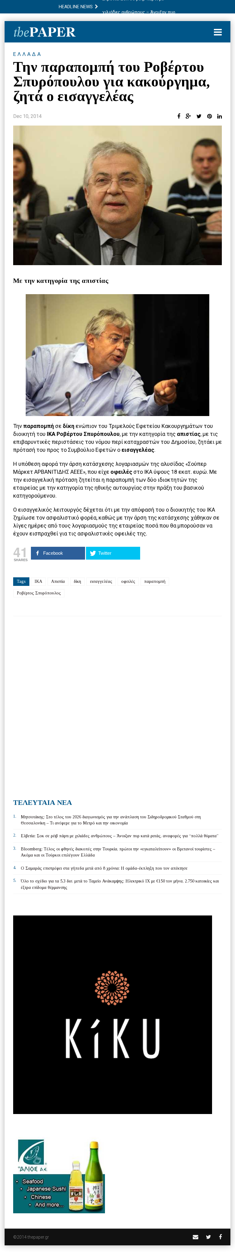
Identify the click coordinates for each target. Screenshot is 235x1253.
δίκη (77, 581)
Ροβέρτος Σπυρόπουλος (39, 593)
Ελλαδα (27, 54)
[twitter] (208, 1237)
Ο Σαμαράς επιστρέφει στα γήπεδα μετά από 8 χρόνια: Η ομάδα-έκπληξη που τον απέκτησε (104, 868)
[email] (195, 1237)
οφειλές (128, 581)
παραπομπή (155, 581)
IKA (38, 581)
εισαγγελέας (101, 581)
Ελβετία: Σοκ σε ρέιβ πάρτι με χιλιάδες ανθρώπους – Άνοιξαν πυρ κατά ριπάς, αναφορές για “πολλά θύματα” (119, 836)
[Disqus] (117, 705)
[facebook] (220, 1237)
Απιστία (58, 581)
